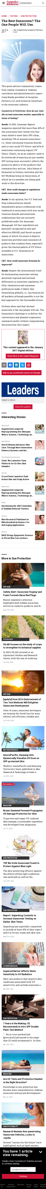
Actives (4, 473)
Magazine (7, 805)
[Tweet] (22, 365)
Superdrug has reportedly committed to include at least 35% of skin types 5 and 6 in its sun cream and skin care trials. (22, 929)
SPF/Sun (6, 587)
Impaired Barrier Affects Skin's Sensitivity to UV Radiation (19, 973)
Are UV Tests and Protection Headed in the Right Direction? (22, 1081)
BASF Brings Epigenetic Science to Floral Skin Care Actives (17, 536)
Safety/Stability (10, 1126)
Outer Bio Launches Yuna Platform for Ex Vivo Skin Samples (14, 463)
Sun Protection (28, 16)
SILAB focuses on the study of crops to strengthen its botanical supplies (22, 646)
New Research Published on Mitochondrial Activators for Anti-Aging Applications (16, 522)
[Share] (10, 365)
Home (4, 16)
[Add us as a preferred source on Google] (28, 365)
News (3, 502)
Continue (23, 1176)
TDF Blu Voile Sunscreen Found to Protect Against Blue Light (21, 865)
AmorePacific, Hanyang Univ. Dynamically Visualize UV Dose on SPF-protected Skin (21, 758)
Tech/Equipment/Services (11, 457)
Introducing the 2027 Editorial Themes (17, 507)
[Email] (4, 365)
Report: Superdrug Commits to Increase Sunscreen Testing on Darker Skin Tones (19, 918)
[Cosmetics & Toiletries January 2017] (23, 337)
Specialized (6, 441)
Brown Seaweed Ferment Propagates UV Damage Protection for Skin (23, 812)
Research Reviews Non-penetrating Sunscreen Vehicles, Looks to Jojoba (22, 1134)
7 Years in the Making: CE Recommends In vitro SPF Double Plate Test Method (21, 1026)
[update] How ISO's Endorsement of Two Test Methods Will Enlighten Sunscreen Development (22, 702)
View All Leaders (23, 406)
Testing (14, 16)
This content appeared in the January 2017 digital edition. (23, 349)
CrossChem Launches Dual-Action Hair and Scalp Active (15, 477)
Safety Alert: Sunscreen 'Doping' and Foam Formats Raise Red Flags (22, 593)
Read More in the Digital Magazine (23, 356)
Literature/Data (10, 966)
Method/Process (10, 750)
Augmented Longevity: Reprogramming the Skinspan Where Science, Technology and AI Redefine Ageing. (17, 432)
